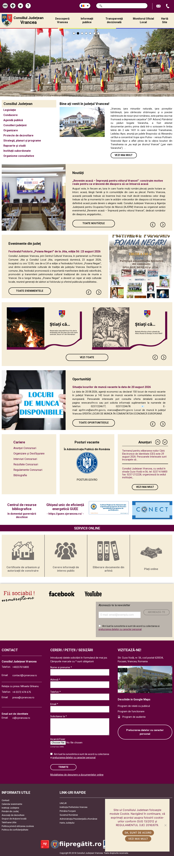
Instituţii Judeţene (10, 808)
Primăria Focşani (68, 811)
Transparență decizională (114, 20)
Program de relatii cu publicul (134, 706)
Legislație (9, 110)
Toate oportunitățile (94, 422)
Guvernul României (69, 815)
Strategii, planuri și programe (22, 140)
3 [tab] (82, 33)
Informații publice (87, 20)
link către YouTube (93, 596)
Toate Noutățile (93, 223)
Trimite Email (159, 6)
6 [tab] (94, 33)
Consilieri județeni (15, 125)
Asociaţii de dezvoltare (13, 815)
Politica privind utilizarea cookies (18, 826)
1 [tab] (74, 33)
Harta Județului (67, 822)
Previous (152, 224)
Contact (5, 800)
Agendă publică (13, 120)
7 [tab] (98, 33)
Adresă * (55, 679)
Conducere (10, 115)
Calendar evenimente (12, 804)
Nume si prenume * (61, 667)
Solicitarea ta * (58, 716)
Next (163, 224)
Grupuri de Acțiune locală (14, 818)
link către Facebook (61, 596)
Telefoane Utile (9, 822)
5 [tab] (90, 33)
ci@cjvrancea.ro (21, 718)
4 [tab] (86, 33)
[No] (165, 825)
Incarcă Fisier (57, 739)
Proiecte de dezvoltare (18, 135)
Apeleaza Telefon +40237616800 (168, 6)
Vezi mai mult (124, 155)
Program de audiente (134, 717)
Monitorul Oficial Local (143, 20)
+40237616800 (20, 667)
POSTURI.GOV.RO (87, 479)
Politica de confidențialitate (15, 829)
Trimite (63, 767)
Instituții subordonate (17, 150)
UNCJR (63, 803)
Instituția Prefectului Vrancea (73, 807)
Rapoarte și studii (14, 145)
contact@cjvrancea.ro (24, 675)
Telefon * (55, 691)
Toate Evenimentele (29, 290)
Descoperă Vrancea (62, 20)
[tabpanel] (87, 63)
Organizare (10, 130)
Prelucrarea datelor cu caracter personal (145, 732)
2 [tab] (78, 33)
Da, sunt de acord (138, 832)
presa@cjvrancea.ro (23, 697)
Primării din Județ (10, 811)
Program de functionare (131, 711)
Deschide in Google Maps (134, 699)
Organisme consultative (18, 155)
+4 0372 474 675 (21, 692)
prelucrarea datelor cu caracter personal (120, 629)
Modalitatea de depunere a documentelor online (76, 774)
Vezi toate (87, 357)
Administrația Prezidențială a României (78, 819)
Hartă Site (164, 20)
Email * (54, 704)
